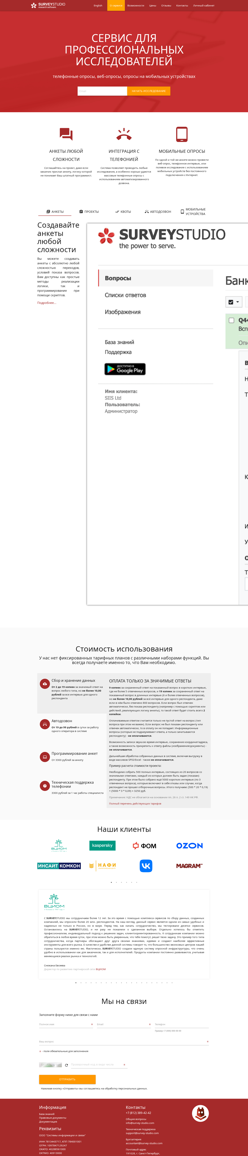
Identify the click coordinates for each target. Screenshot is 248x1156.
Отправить (67, 1079)
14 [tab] (141, 982)
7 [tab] (106, 982)
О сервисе (116, 5)
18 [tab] (162, 982)
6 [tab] (136, 882)
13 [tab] (136, 982)
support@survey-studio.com (142, 1133)
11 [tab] (126, 982)
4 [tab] (126, 882)
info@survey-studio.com (140, 1123)
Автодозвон (160, 212)
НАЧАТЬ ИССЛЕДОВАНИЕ (149, 91)
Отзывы (166, 5)
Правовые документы (52, 1117)
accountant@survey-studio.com (144, 1143)
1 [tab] (111, 882)
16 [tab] (152, 982)
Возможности (135, 5)
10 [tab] (121, 982)
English (98, 5)
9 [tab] (116, 982)
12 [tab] (131, 982)
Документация (48, 1121)
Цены (152, 5)
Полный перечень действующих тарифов (135, 803)
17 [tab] (157, 982)
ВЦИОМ (101, 969)
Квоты (126, 212)
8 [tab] (111, 982)
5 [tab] (131, 882)
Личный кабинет (203, 5)
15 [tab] (146, 982)
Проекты (92, 212)
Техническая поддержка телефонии (73, 784)
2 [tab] (116, 882)
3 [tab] (121, 882)
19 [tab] (167, 982)
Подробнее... (46, 303)
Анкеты (58, 212)
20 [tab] (172, 982)
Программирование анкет (75, 753)
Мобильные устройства (196, 211)
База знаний (46, 1114)
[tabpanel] (59, 859)
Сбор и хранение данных (73, 680)
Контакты (182, 5)
